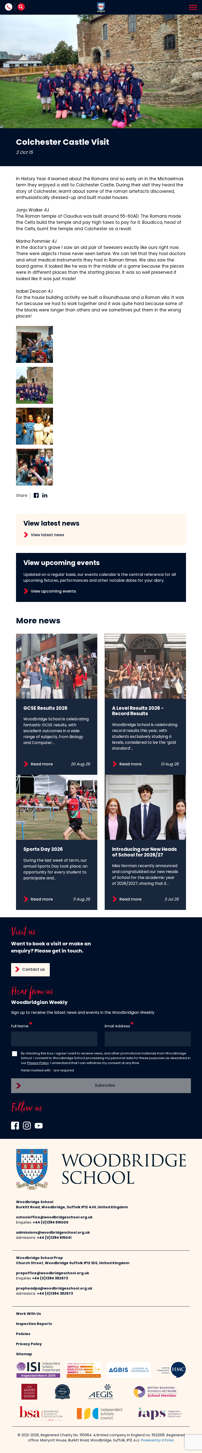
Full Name (20, 1026)
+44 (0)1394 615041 (54, 1238)
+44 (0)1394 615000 (50, 1223)
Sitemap (24, 1354)
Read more (42, 764)
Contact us (33, 970)
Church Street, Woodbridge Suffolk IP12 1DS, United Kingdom (72, 1263)
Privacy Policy (38, 1063)
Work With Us (28, 1314)
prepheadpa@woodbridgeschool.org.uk (54, 1289)
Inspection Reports (34, 1324)
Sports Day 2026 (43, 849)
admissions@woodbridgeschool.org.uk (53, 1233)
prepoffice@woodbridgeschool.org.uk (52, 1273)
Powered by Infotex (157, 1440)
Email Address (117, 1026)
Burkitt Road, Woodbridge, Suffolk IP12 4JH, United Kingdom (72, 1207)
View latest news (47, 535)
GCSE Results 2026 (45, 708)
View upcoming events (53, 592)
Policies (23, 1334)
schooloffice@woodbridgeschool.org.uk (54, 1217)
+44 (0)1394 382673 (50, 1278)
